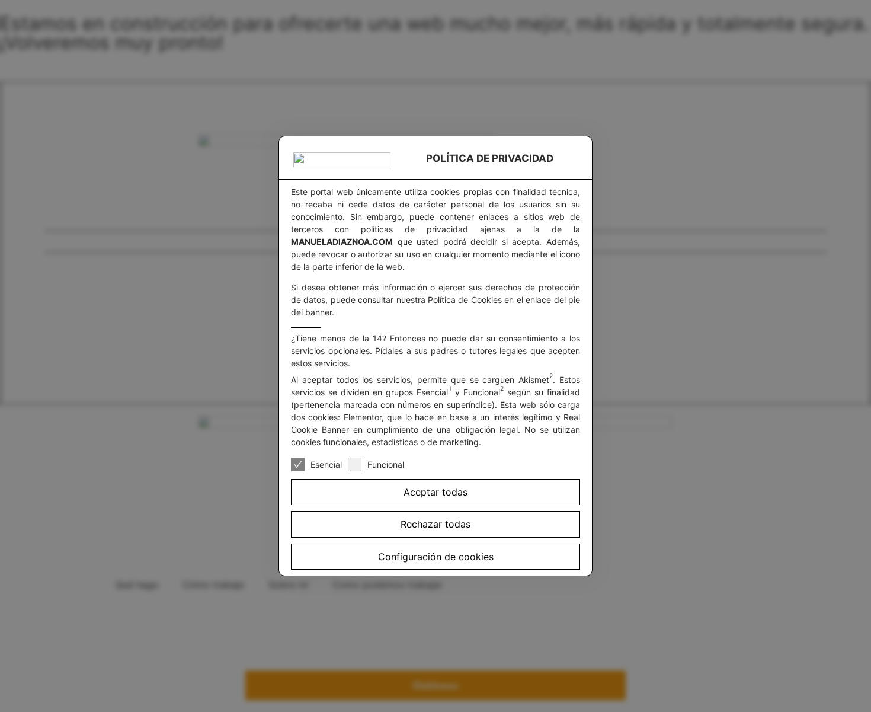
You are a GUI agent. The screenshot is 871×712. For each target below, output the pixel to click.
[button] (435, 557)
